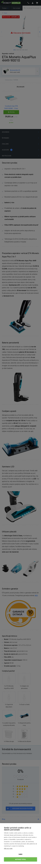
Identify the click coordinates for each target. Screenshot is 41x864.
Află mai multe (8, 848)
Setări (20, 854)
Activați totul (20, 859)
